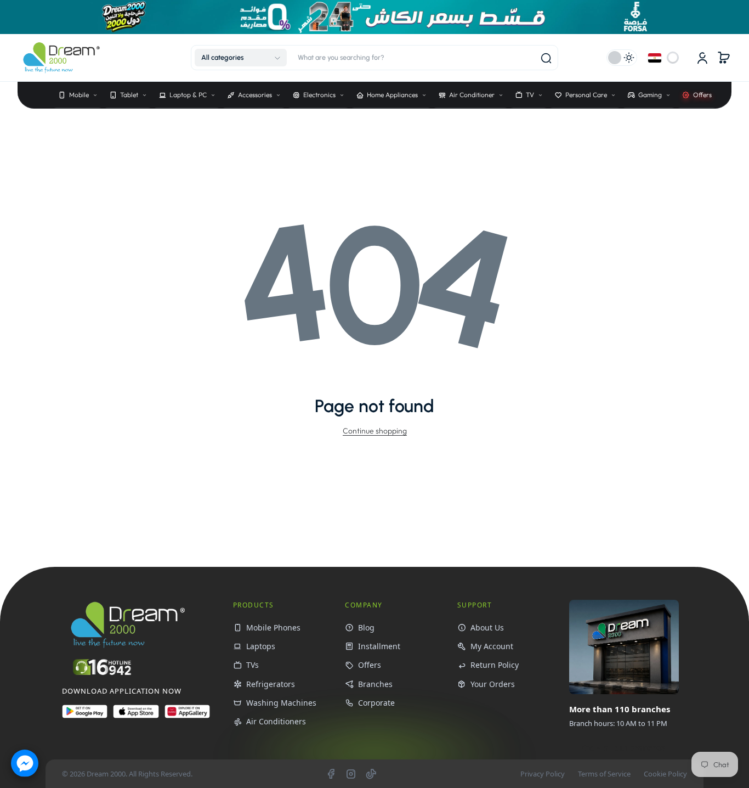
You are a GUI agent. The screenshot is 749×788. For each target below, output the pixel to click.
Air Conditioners (276, 721)
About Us (487, 627)
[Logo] (61, 58)
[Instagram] (351, 774)
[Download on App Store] (135, 716)
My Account (491, 646)
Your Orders (492, 684)
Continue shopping (375, 431)
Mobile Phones (273, 627)
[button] (241, 57)
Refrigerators (270, 684)
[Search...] (546, 58)
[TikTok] (371, 774)
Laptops (260, 646)
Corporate (376, 702)
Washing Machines (281, 702)
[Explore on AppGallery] (187, 716)
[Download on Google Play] (84, 716)
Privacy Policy (542, 774)
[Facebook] (331, 774)
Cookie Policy (665, 774)
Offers (369, 665)
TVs (252, 665)
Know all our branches (622, 747)
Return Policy (494, 665)
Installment (379, 646)
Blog (366, 627)
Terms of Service (604, 774)
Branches (375, 684)
